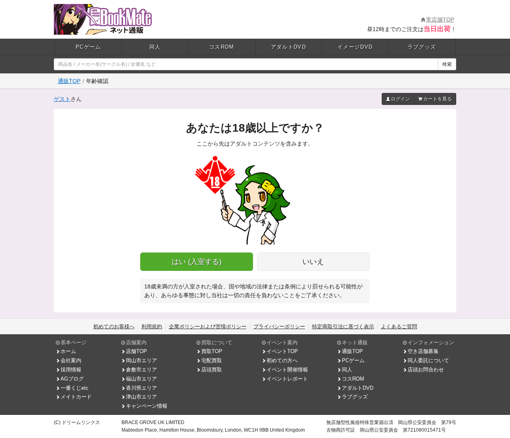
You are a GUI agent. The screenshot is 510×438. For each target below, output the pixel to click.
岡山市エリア (141, 360)
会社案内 (71, 360)
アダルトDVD (288, 47)
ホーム (68, 351)
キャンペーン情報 (146, 406)
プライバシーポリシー (279, 326)
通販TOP (69, 81)
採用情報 (71, 370)
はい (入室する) (197, 262)
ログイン (400, 99)
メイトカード (76, 397)
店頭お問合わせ (426, 370)
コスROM (221, 47)
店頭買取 (211, 370)
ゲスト (62, 99)
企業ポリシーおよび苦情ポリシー (208, 326)
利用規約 (151, 326)
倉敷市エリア (141, 370)
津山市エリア (141, 397)
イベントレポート (287, 379)
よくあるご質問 (399, 326)
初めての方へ (282, 360)
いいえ (313, 262)
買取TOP (211, 351)
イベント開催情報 (287, 370)
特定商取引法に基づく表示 (343, 326)
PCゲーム (88, 47)
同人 (155, 47)
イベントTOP (282, 351)
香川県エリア (141, 388)
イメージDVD (355, 47)
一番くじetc (74, 388)
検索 (447, 64)
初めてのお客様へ (114, 326)
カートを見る (437, 99)
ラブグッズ (422, 47)
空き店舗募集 (423, 351)
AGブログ (72, 379)
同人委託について (428, 360)
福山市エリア (141, 379)
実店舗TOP (440, 19)
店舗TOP (136, 351)
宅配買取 (211, 360)
